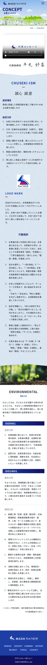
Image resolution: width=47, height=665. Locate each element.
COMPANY (28, 646)
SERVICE (8, 646)
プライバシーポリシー (24, 658)
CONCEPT (18, 646)
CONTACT (34, 650)
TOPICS (23, 650)
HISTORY (39, 646)
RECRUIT (13, 650)
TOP (31, 28)
